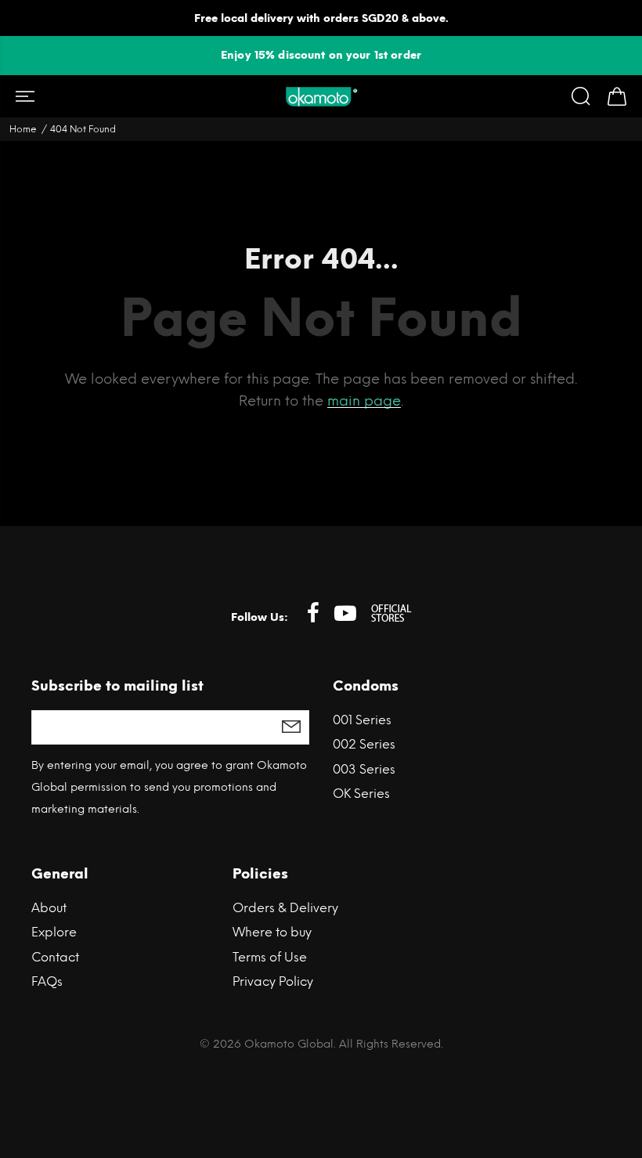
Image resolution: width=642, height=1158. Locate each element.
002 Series (364, 744)
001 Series (362, 719)
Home (23, 129)
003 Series (364, 769)
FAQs (47, 981)
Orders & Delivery (285, 907)
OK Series (361, 793)
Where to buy (272, 932)
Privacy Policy (273, 981)
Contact (55, 957)
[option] (321, 55)
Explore (54, 932)
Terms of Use (270, 957)
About (49, 907)
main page (364, 400)
